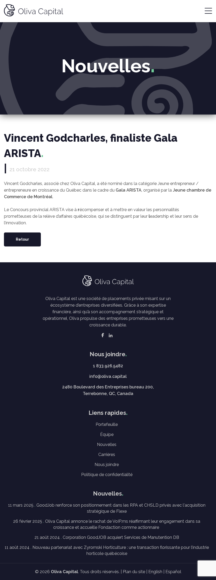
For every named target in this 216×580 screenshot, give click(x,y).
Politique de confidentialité (106, 474)
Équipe (107, 434)
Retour (22, 239)
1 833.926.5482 (108, 365)
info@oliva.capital (108, 376)
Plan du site (134, 571)
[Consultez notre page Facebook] (102, 335)
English (155, 571)
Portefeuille (107, 424)
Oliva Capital (64, 571)
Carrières (106, 454)
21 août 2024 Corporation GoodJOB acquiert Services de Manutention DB (107, 537)
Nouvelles (106, 444)
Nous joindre (107, 464)
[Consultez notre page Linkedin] (110, 335)
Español (173, 571)
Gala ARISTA (128, 190)
